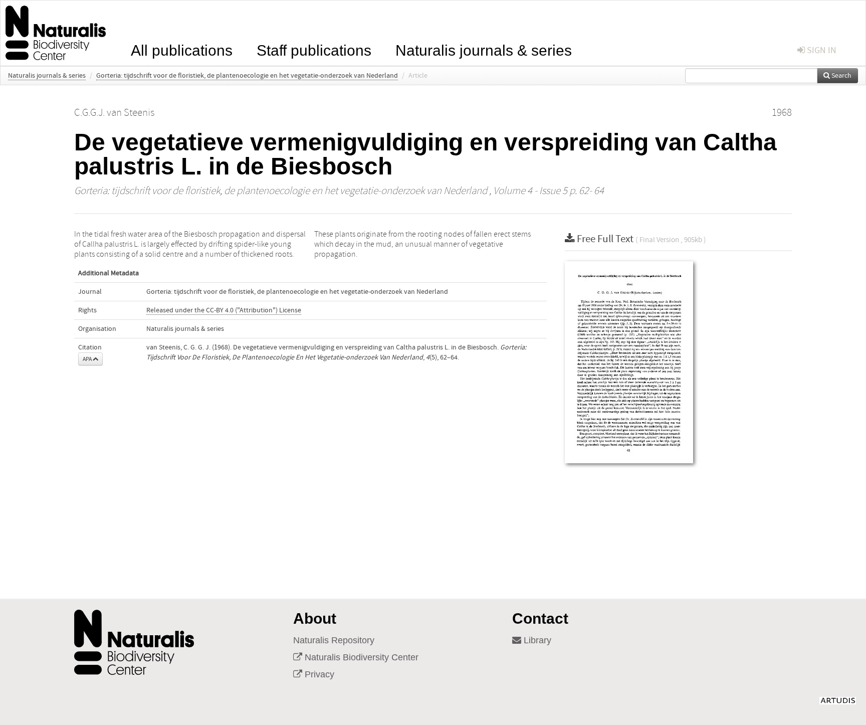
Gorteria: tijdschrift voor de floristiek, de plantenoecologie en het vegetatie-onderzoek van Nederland (247, 76)
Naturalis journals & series (483, 49)
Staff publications (314, 49)
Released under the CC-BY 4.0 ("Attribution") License (223, 310)
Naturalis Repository (333, 640)
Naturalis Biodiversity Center (360, 657)
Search (840, 76)
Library (536, 640)
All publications (182, 49)
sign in (820, 50)
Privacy (318, 674)
